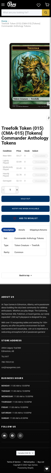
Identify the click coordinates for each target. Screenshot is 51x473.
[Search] (46, 12)
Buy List (41, 462)
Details (22, 230)
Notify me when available (25, 209)
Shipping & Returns (38, 230)
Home (4, 21)
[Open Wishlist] (47, 469)
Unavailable (40, 156)
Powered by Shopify (25, 468)
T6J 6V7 (5, 356)
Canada (24, 453)
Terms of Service (14, 462)
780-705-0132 (7, 362)
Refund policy (29, 462)
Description (8, 230)
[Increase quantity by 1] (17, 189)
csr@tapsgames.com (10, 367)
